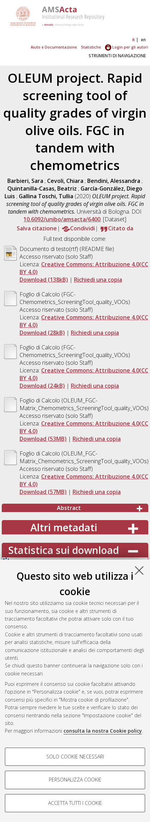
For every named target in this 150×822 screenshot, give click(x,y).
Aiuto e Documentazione (54, 47)
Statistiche (91, 47)
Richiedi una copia (98, 279)
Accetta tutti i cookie (75, 803)
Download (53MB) (43, 439)
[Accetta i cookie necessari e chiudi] (139, 570)
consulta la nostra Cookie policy (102, 730)
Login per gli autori (129, 47)
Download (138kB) (44, 279)
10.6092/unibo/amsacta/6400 (61, 219)
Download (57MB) (43, 492)
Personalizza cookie (75, 779)
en (143, 40)
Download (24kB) (42, 386)
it (133, 40)
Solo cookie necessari (75, 756)
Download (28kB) (42, 332)
